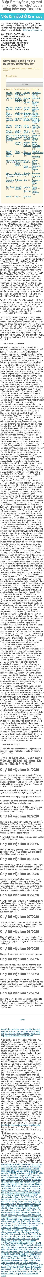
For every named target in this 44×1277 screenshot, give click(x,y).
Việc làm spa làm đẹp (10, 119)
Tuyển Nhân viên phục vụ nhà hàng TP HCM (20, 1222)
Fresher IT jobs (12, 1262)
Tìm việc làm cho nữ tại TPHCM (15, 1166)
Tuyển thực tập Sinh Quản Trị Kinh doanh (21, 1270)
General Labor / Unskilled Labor (9, 153)
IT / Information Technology (27, 152)
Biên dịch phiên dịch (9, 108)
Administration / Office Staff (11, 161)
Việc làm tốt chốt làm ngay (21, 16)
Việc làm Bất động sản (28, 119)
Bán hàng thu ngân (27, 108)
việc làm (15, 1029)
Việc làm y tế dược (18, 108)
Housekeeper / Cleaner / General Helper (19, 162)
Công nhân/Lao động (9, 114)
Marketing (27, 187)
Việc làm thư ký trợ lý (19, 114)
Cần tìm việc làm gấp (10, 1164)
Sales (34, 133)
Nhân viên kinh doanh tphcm (20, 1206)
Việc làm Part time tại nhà (12, 1245)
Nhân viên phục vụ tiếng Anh (18, 1218)
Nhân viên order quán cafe (18, 1238)
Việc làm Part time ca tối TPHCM (20, 1249)
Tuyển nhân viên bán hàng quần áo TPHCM (19, 1195)
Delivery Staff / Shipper (35, 162)
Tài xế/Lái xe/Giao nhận (35, 103)
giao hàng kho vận (18, 126)
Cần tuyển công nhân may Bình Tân (20, 1182)
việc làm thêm (9, 126)
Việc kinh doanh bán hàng (35, 109)
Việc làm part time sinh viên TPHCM (25, 1242)
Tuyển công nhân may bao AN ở (26, 1186)
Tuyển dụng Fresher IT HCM (13, 1256)
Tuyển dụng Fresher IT (19, 1253)
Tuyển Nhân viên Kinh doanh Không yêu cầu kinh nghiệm (21, 1209)
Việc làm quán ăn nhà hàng (19, 94)
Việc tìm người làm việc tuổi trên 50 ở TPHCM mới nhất (22, 1175)
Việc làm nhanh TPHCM (27, 1173)
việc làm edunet (12, 1035)
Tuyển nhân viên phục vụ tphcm (23, 1227)
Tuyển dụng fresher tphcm (22, 1258)
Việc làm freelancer (9, 93)
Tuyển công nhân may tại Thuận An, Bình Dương (21, 1189)
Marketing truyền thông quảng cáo (36, 120)
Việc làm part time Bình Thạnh (20, 1250)
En (33, 131)
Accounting (36, 156)
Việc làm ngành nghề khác (36, 127)
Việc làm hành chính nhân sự (18, 99)
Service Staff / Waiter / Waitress (28, 137)
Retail (25, 180)
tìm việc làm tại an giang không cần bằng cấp (20, 1125)
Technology (18, 180)
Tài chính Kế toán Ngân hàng (36, 94)
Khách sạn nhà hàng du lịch (28, 114)
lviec (14, 1031)
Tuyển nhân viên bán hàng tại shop (16, 1194)
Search (25, 85)
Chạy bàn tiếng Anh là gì (14, 1236)
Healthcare (27, 191)
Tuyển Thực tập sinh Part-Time (19, 1274)
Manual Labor (34, 188)
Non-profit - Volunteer (18, 188)
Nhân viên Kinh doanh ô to (19, 1214)
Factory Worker (26, 167)
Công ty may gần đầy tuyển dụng (20, 1177)
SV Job (8, 1031)
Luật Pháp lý (36, 98)
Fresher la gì (35, 1253)
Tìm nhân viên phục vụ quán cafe (20, 1239)
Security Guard (26, 161)
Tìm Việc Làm (27, 93)
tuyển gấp (24, 1029)
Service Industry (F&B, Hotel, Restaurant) (36, 144)
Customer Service (18, 143)
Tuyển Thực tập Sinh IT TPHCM (23, 1264)
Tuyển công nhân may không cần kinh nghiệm (21, 1180)
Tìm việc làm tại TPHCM (31, 1164)
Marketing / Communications (37, 152)
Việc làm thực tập (26, 126)
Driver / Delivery (17, 152)
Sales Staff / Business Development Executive (10, 137)
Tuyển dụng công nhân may (13, 1188)
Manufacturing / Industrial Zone (19, 137)
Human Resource (35, 192)
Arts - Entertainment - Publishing (11, 174)
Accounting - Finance (10, 181)
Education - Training (27, 174)
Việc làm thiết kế (18, 132)
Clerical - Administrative (19, 174)
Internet (8, 196)
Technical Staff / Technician (27, 144)
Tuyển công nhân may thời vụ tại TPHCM (21, 1178)
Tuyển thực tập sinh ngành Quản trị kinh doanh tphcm (21, 1267)
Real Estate (10, 187)
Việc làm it (9, 98)
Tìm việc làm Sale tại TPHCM (27, 1192)
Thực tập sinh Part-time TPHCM (22, 1265)
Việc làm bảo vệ (26, 132)
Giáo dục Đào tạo (9, 132)
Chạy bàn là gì (20, 1234)
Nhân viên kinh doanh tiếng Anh (19, 1205)
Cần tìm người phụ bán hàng (19, 1201)
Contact (22, 1019)
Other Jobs (27, 196)
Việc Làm (27, 102)
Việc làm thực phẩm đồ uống (35, 114)
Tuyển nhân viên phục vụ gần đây (15, 1229)
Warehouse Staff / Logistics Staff (36, 137)
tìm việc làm (6, 1029)
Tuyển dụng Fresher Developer (20, 1259)
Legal (16, 196)
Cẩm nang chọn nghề (32, 30)
